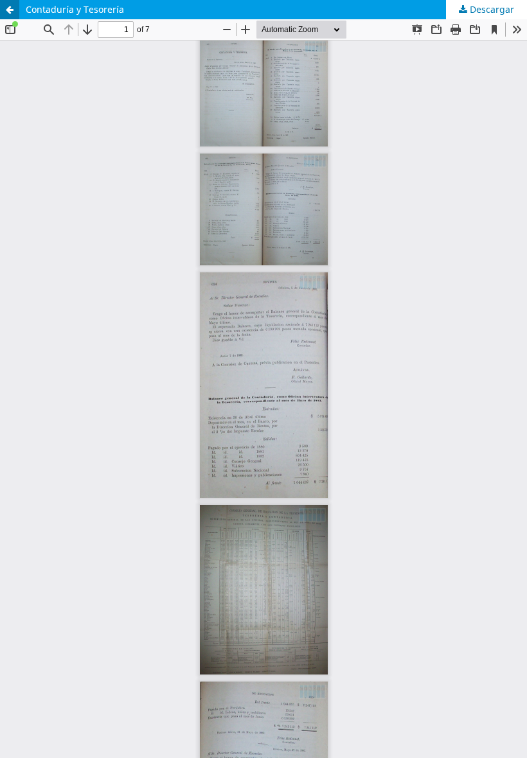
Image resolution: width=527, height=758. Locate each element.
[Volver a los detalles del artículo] (9, 9)
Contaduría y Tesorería (75, 9)
